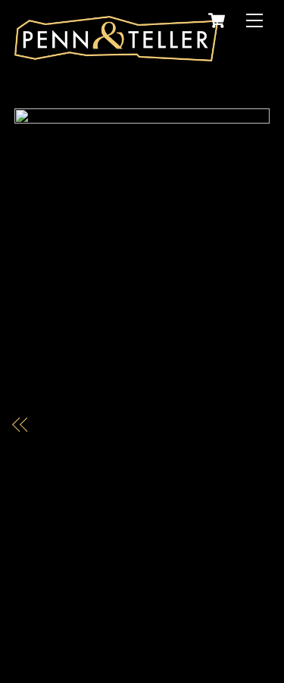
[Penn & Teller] (116, 55)
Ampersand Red (81, 424)
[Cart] (216, 20)
